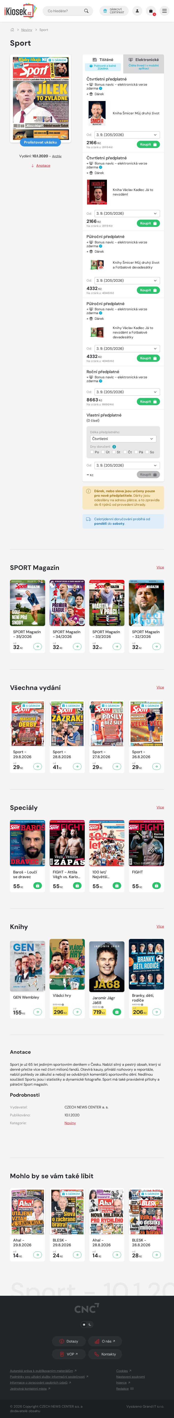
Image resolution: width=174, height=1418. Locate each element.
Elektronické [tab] (144, 63)
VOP (70, 1354)
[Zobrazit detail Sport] (37, 766)
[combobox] (68, 11)
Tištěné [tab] (104, 64)
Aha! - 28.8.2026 (101, 1242)
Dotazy (72, 1341)
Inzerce (121, 1382)
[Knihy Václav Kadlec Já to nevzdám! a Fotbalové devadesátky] (97, 332)
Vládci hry (62, 995)
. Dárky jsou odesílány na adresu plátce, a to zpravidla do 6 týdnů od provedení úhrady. (127, 498)
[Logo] (21, 11)
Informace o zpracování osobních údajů (39, 1382)
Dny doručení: (100, 446)
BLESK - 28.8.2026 (141, 1242)
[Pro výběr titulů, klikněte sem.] (86, 11)
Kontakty (109, 1354)
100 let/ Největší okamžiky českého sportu (106, 874)
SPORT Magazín (34, 567)
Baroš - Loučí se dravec (25, 874)
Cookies (122, 1371)
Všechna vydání (35, 687)
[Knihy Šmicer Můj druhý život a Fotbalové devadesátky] (97, 265)
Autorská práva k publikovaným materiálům (41, 1371)
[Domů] (12, 30)
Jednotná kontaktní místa (28, 1389)
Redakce (122, 1389)
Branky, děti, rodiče (143, 998)
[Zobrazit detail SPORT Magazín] (37, 646)
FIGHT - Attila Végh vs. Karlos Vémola (66, 874)
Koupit (145, 144)
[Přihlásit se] (137, 11)
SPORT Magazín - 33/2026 (106, 634)
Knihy (19, 926)
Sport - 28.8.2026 (62, 754)
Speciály (24, 807)
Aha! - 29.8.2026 (22, 1242)
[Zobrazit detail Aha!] (37, 1254)
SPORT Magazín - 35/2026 (27, 634)
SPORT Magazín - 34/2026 (66, 634)
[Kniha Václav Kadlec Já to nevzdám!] (97, 192)
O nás (106, 1341)
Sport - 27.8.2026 (101, 754)
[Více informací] (114, 446)
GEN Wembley (26, 997)
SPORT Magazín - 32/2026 (146, 634)
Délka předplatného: (105, 432)
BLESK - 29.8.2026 (62, 1242)
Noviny (26, 30)
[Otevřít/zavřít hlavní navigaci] (164, 11)
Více (160, 567)
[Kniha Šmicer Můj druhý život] (97, 113)
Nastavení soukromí (130, 1377)
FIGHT (137, 872)
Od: (89, 135)
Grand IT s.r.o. (153, 1406)
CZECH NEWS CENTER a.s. (59, 1406)
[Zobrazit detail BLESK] (77, 1254)
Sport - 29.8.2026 (22, 754)
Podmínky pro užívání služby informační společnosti (47, 1377)
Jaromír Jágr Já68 (103, 1000)
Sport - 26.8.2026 (141, 754)
